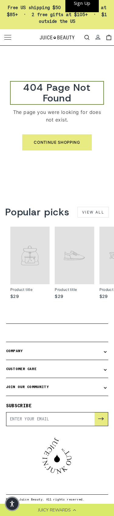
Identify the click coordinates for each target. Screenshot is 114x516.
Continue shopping (57, 142)
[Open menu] (8, 37)
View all (93, 212)
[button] (12, 504)
